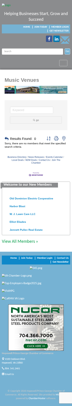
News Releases (36, 157)
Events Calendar (54, 157)
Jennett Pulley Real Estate (26, 228)
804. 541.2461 (12, 368)
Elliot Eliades (18, 220)
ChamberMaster (37, 398)
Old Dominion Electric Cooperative (31, 197)
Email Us (9, 374)
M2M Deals (31, 160)
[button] (6, 139)
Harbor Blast (17, 205)
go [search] (37, 120)
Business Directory (17, 157)
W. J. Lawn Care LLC (22, 213)
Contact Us (44, 160)
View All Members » (20, 241)
